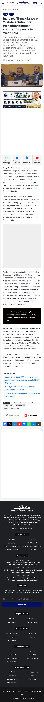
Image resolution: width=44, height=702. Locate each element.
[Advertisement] (22, 132)
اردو (35, 3)
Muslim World (32, 655)
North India (12, 637)
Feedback (23, 698)
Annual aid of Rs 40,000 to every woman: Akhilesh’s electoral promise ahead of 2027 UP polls (21, 380)
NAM (37, 185)
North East (32, 634)
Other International (11, 658)
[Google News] (12, 415)
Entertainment (12, 682)
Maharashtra (32, 622)
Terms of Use (14, 698)
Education (32, 679)
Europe (32, 651)
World (12, 9)
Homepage (12, 539)
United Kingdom (32, 658)
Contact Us (12, 543)
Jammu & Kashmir (12, 633)
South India (12, 640)
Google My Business (12, 549)
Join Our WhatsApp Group (32, 546)
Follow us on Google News (12, 546)
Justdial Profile (32, 549)
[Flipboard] (31, 415)
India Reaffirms (20, 405)
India (11, 14)
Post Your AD (32, 543)
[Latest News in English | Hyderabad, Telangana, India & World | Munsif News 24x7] (23, 3)
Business (32, 676)
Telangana (11, 618)
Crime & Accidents (11, 679)
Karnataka (11, 622)
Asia (16, 9)
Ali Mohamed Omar (17, 402)
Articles (11, 672)
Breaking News (31, 402)
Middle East (12, 655)
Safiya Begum (10, 60)
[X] (15, 528)
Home (6, 9)
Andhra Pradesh (32, 619)
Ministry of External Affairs (11, 408)
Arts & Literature (32, 672)
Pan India (32, 637)
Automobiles (12, 676)
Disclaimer (30, 698)
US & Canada (11, 661)
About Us (32, 539)
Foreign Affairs (8, 405)
